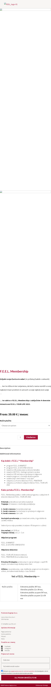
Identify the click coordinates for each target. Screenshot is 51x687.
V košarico (30, 437)
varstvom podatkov (29, 671)
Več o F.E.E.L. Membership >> (25, 576)
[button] (46, 4)
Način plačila (5, 420)
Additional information (10, 453)
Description (5, 448)
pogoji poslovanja (16, 671)
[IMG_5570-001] (25, 34)
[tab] (25, 448)
